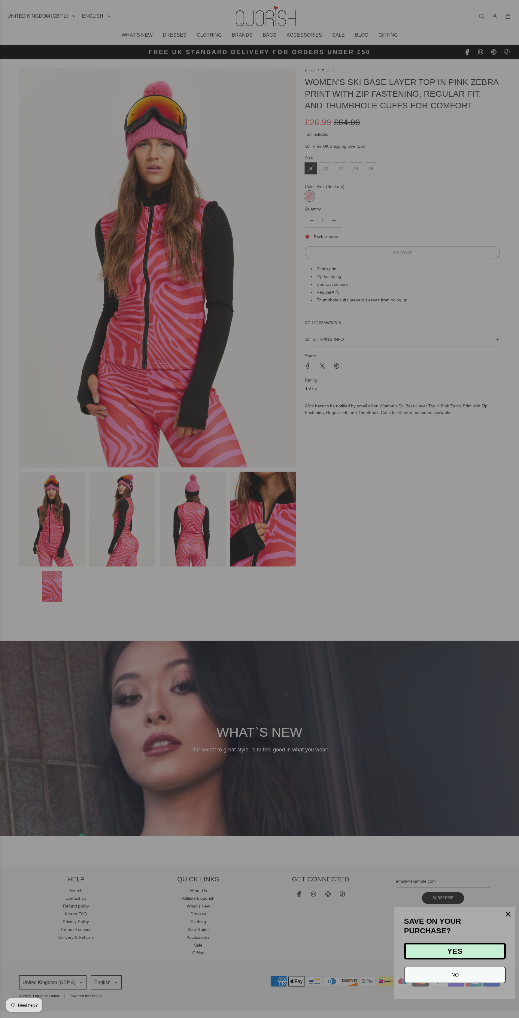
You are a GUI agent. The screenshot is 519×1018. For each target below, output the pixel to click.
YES (455, 951)
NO (455, 974)
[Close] (508, 914)
